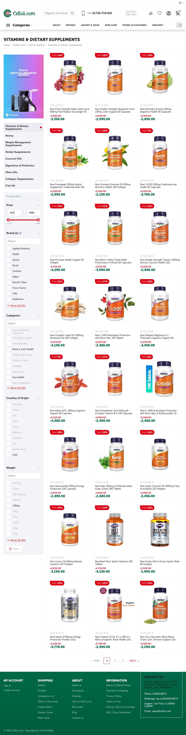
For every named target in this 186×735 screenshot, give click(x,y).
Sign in (7, 685)
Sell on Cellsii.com (82, 701)
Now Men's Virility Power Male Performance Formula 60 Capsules (113, 261)
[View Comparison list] (150, 13)
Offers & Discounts (48, 701)
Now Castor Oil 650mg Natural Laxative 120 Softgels (66, 563)
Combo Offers (45, 707)
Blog (74, 712)
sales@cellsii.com (161, 711)
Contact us (78, 718)
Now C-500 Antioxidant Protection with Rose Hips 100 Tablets (112, 336)
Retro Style (44, 718)
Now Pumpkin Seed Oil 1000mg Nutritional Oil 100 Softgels (66, 336)
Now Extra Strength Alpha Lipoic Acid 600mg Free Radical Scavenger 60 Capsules (69, 110)
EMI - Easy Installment (118, 712)
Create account (12, 690)
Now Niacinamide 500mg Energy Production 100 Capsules (67, 487)
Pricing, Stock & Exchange (120, 707)
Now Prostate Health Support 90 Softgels (67, 261)
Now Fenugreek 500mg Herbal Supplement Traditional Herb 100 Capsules (67, 186)
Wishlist (42, 690)
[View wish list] (159, 13)
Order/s (42, 685)
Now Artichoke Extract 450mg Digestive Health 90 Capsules (155, 110)
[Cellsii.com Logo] (19, 13)
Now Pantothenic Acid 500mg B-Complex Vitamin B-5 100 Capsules (113, 412)
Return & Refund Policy (118, 685)
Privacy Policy (114, 696)
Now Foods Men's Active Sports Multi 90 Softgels (159, 563)
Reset (16, 549)
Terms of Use (113, 701)
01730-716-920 (99, 13)
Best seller (77, 707)
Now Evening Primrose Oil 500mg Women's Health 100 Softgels (112, 186)
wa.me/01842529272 (167, 698)
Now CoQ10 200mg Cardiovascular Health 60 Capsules (158, 186)
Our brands (78, 690)
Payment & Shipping (117, 690)
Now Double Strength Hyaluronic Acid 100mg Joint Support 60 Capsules (114, 110)
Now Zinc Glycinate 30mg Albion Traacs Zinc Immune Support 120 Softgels (157, 638)
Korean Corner (45, 712)
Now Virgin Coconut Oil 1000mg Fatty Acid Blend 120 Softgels (160, 487)
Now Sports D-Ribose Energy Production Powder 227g (65, 638)
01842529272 (160, 693)
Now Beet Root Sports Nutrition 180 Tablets (113, 563)
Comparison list (46, 696)
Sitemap (76, 696)
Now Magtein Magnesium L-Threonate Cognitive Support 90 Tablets (156, 337)
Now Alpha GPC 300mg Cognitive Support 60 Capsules (67, 412)
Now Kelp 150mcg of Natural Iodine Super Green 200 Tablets (113, 487)
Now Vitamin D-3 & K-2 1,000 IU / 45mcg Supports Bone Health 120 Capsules (112, 638)
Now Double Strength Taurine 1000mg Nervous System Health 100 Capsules (160, 261)
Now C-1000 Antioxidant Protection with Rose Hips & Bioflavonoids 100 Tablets (159, 412)
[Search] (72, 13)
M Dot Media (47, 730)
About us (77, 685)
